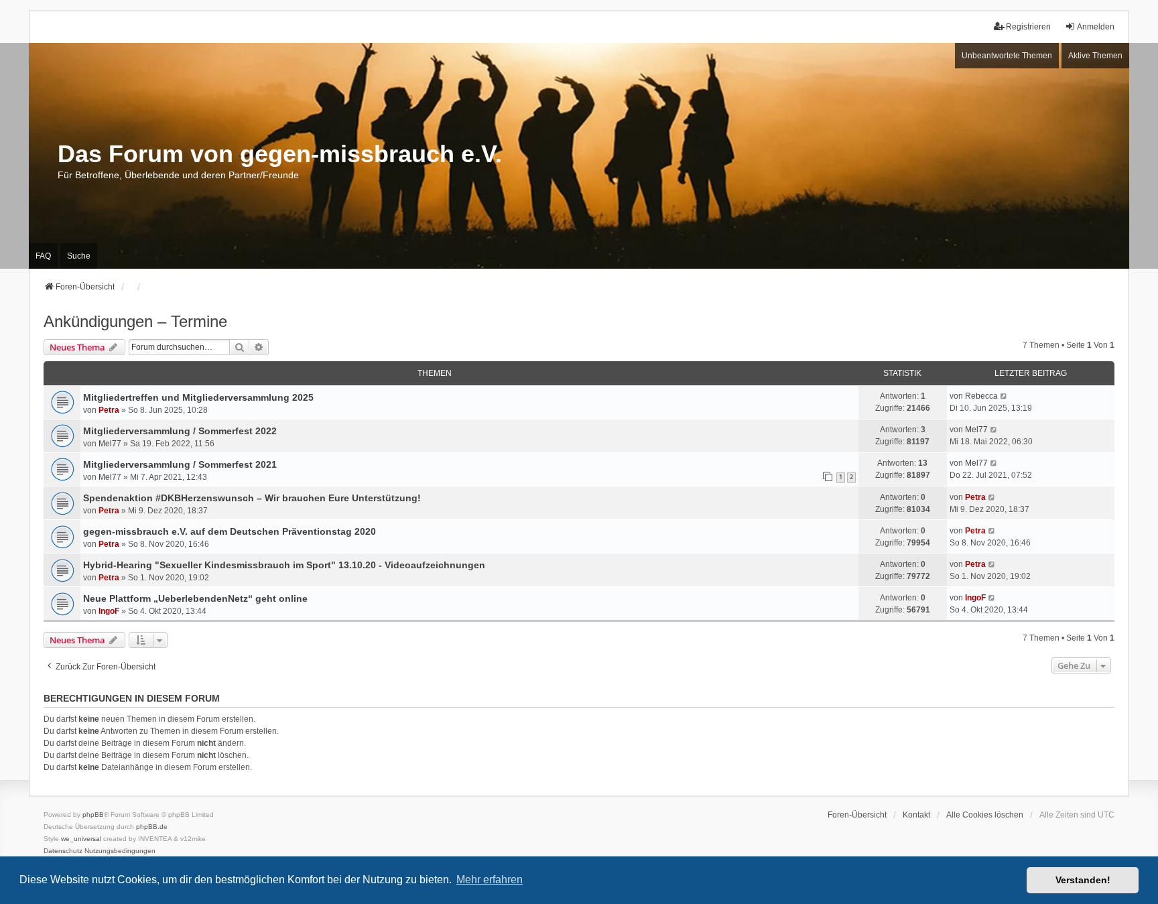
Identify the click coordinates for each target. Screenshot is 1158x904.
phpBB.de (152, 826)
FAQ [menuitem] (43, 256)
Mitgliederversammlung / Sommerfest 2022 (180, 431)
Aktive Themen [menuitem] (1095, 55)
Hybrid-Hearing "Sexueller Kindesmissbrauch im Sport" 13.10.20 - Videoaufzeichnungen (284, 565)
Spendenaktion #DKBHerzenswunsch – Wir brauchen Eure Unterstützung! (252, 498)
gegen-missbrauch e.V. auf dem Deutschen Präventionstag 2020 (229, 531)
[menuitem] (63, 851)
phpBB (93, 814)
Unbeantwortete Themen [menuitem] (1007, 55)
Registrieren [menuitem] (1028, 26)
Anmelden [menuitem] (1095, 26)
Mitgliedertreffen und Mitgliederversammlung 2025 (198, 397)
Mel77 (110, 443)
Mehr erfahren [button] (489, 879)
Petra (109, 410)
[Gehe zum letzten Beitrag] (1004, 396)
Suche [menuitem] (78, 256)
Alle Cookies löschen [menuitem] (984, 815)
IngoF (109, 611)
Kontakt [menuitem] (916, 815)
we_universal (81, 838)
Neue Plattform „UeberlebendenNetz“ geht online (195, 598)
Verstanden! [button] (1082, 880)
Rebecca (981, 396)
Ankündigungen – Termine (135, 321)
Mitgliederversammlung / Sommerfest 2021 (180, 464)
